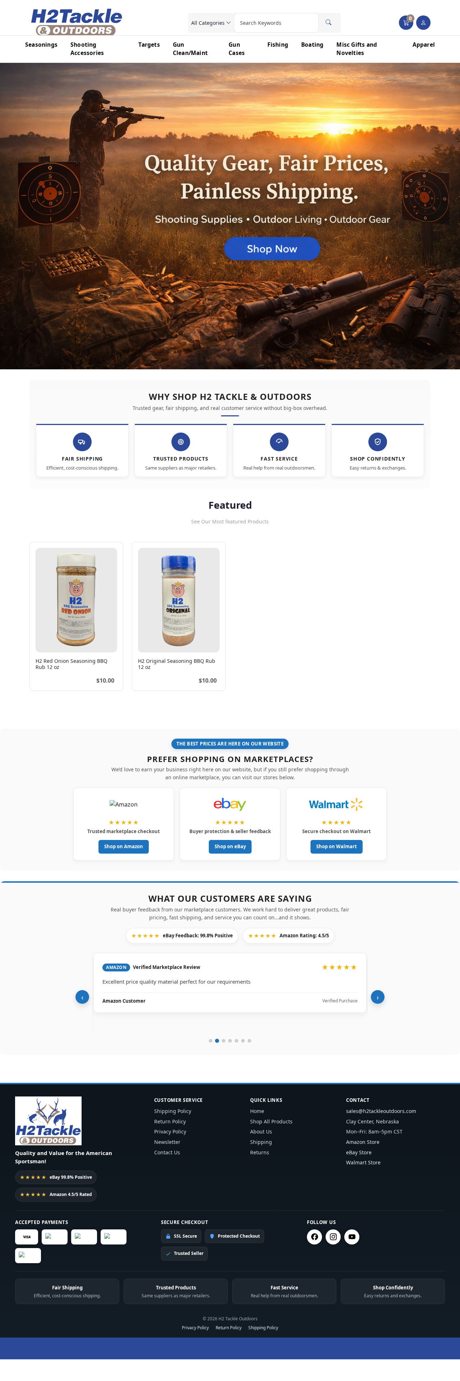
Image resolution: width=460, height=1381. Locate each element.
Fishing (277, 45)
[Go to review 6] (243, 1041)
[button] (406, 22)
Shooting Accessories (87, 49)
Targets (149, 45)
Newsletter (167, 1141)
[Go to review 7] (249, 1041)
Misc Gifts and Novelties (356, 49)
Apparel (424, 45)
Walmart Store (363, 1162)
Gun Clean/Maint (190, 49)
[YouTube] (351, 1236)
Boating (312, 45)
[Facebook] (314, 1236)
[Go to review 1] (210, 1041)
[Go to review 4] (230, 1041)
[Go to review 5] (236, 1041)
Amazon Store (363, 1141)
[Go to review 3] (223, 1041)
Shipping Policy (172, 1111)
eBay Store (359, 1152)
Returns (259, 1152)
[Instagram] (333, 1236)
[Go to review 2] (217, 1041)
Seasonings (41, 45)
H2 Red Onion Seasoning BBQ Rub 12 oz (71, 663)
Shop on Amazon (123, 846)
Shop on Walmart (336, 846)
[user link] (423, 22)
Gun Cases (237, 49)
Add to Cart (96, 643)
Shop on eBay (230, 846)
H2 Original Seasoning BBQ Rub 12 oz (176, 663)
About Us (261, 1131)
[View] (43, 642)
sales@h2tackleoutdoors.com (381, 1111)
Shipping (261, 1141)
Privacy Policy (170, 1131)
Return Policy (170, 1121)
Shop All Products (271, 1121)
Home (257, 1111)
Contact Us (167, 1152)
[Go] (328, 22)
